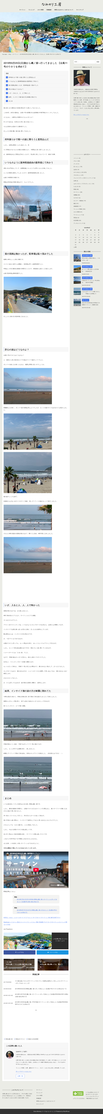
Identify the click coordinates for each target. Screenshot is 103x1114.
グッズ (75, 164)
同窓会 (75, 217)
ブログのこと (77, 175)
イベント (76, 158)
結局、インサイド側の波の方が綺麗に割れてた (23, 97)
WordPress (66, 1111)
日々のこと (77, 166)
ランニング (39, 1092)
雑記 (75, 203)
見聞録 (75, 195)
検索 (98, 62)
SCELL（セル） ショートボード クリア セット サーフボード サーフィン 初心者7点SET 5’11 (32, 917)
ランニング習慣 (78, 209)
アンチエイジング (78, 223)
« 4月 (75, 247)
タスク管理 (77, 212)
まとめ (11, 101)
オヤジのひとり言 (78, 172)
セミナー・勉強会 (78, 200)
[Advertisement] (36, 235)
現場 (75, 189)
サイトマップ (40, 1104)
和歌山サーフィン (20, 1039)
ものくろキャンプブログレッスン (82, 183)
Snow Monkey (37, 1111)
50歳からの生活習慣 (33, 1039)
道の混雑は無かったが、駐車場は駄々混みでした (23, 85)
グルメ (75, 161)
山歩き (75, 169)
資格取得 (76, 206)
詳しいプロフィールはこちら (23, 1071)
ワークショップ (78, 215)
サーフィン (77, 192)
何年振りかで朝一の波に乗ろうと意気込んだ (22, 77)
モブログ (76, 198)
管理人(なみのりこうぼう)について (45, 1101)
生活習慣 (76, 220)
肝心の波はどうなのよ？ (16, 89)
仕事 (75, 181)
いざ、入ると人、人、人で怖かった (19, 93)
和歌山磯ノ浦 (8, 1039)
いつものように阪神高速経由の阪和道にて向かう (23, 81)
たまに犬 (76, 186)
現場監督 (38, 1098)
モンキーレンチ (51, 1111)
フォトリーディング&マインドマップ (84, 178)
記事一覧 (20, 1076)
